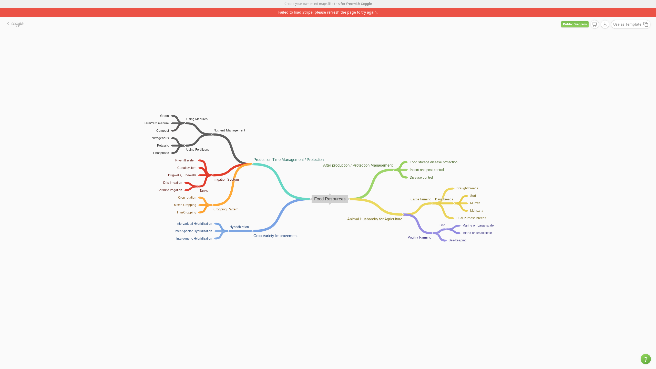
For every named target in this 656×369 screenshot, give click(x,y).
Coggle (366, 4)
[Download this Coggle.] (605, 24)
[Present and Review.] (595, 24)
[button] (646, 359)
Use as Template (627, 24)
